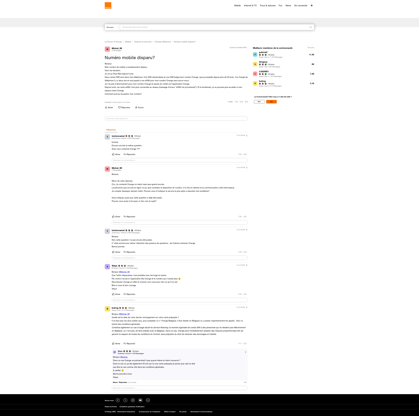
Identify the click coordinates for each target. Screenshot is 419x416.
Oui (271, 101)
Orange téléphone (163, 42)
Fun (280, 5)
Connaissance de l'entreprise (149, 412)
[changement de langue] (311, 5)
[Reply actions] (245, 352)
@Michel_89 (124, 272)
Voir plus (311, 48)
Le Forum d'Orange (113, 42)
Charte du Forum (111, 407)
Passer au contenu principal (11, 2)
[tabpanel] (176, 262)
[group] (230, 102)
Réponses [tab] (111, 130)
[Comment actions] (247, 135)
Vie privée (183, 412)
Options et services (142, 42)
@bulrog (123, 357)
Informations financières (126, 412)
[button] (115, 382)
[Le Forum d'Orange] (108, 5)
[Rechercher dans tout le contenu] (311, 27)
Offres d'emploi (170, 412)
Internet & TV (250, 5)
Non (259, 101)
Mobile (237, 5)
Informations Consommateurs (201, 412)
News (288, 5)
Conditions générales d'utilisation (132, 407)
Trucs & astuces (268, 5)
